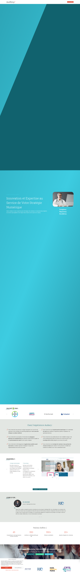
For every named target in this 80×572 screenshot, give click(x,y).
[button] (57, 479)
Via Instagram (39, 554)
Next (73, 414)
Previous (7, 469)
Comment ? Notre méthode (40, 489)
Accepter (6, 567)
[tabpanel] (15, 414)
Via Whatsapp (31, 554)
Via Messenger (48, 554)
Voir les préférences (18, 567)
